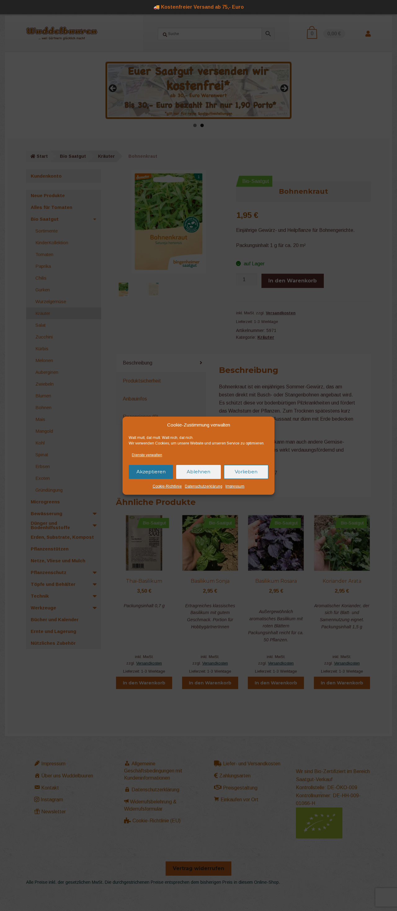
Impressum (234, 486)
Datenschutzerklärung (203, 486)
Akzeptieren (151, 472)
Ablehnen (198, 472)
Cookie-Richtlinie (167, 486)
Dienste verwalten (147, 455)
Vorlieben (246, 472)
